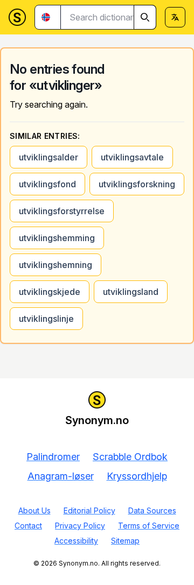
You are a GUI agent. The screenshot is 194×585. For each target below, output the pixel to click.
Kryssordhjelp (137, 476)
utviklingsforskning (137, 184)
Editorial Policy (89, 510)
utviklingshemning (55, 264)
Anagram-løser (60, 476)
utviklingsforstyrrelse (62, 211)
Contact (28, 525)
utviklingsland (130, 291)
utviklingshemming (57, 237)
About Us (34, 510)
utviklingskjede (49, 291)
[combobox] (108, 17)
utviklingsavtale (132, 157)
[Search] (145, 17)
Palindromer (53, 456)
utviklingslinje (46, 318)
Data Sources (152, 510)
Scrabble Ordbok (130, 456)
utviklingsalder (48, 157)
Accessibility (76, 540)
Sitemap (125, 540)
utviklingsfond (47, 184)
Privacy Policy (80, 525)
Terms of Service (148, 525)
